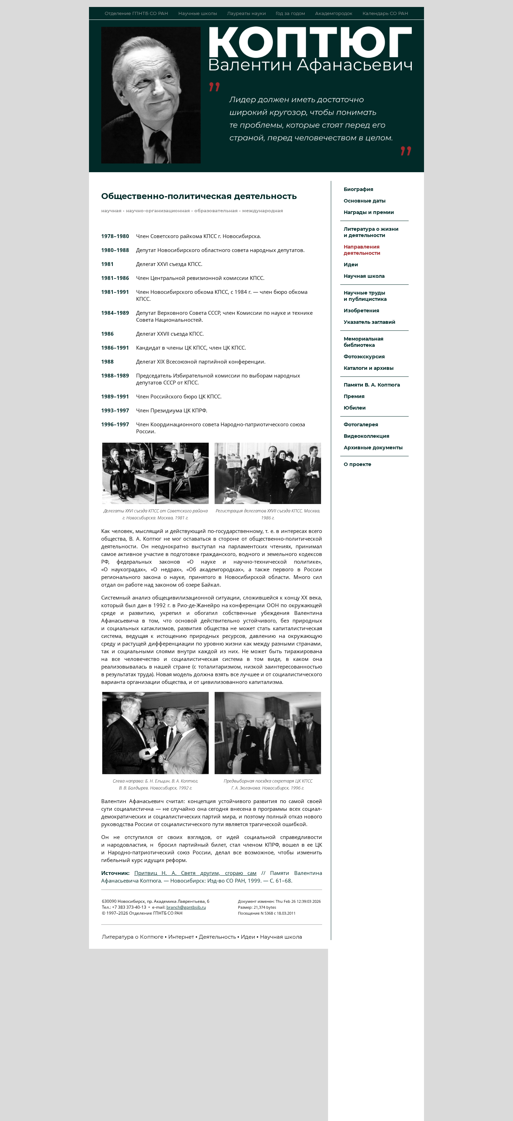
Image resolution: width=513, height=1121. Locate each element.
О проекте (357, 464)
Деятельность (217, 936)
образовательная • (218, 210)
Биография (358, 189)
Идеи (248, 936)
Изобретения (361, 310)
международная (262, 210)
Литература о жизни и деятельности (371, 232)
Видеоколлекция (366, 436)
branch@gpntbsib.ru (186, 907)
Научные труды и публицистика (365, 296)
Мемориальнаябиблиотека (364, 342)
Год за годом (290, 13)
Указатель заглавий (369, 322)
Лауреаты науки (246, 13)
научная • (113, 210)
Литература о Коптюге (132, 936)
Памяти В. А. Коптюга (372, 385)
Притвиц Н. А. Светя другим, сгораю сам (195, 872)
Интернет (181, 936)
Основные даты (365, 201)
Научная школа (281, 936)
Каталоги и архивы (369, 368)
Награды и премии (369, 212)
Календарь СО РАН (385, 13)
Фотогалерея (361, 424)
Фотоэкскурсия (364, 356)
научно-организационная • (160, 210)
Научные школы (197, 13)
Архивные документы (373, 447)
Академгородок (333, 13)
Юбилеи (355, 408)
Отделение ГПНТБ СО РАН (136, 13)
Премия (354, 396)
